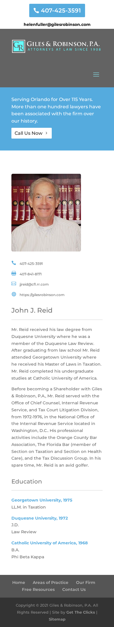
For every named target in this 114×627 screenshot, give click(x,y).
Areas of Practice (50, 582)
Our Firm (85, 582)
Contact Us (74, 589)
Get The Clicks (80, 612)
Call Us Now (28, 133)
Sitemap (57, 619)
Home (18, 582)
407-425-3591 (61, 10)
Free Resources (38, 589)
